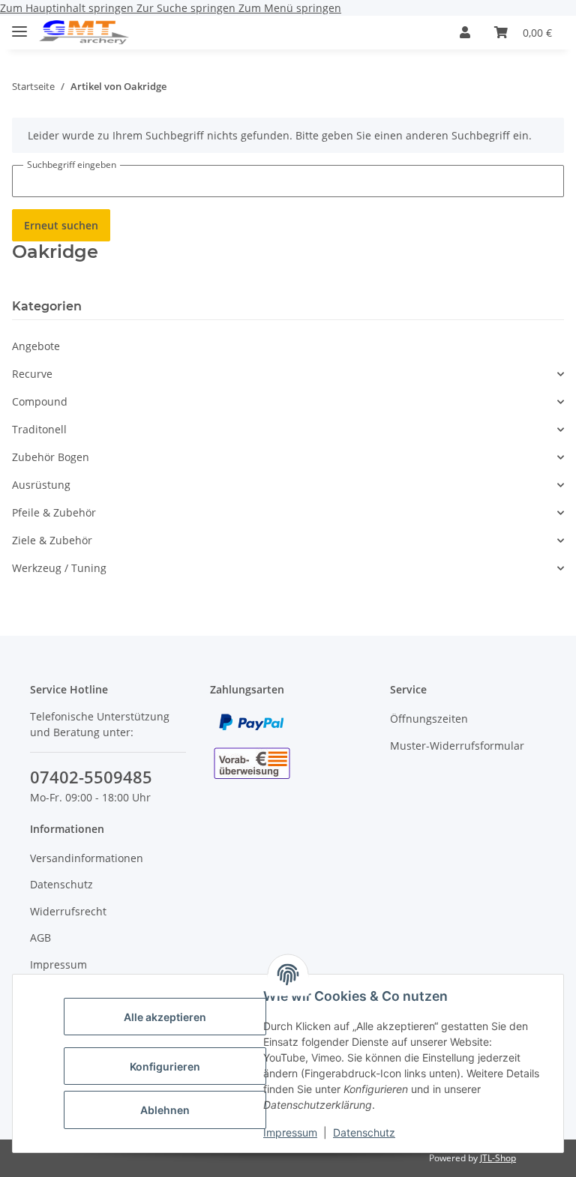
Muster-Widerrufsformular (457, 745)
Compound (40, 401)
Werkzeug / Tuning (59, 568)
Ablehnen (165, 1110)
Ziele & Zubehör (52, 540)
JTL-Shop (498, 1158)
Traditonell (39, 429)
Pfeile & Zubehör (54, 512)
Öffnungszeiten (429, 718)
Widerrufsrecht (68, 911)
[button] (465, 32)
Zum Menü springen (289, 8)
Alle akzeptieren (165, 1017)
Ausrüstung (41, 485)
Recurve (32, 374)
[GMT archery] (84, 32)
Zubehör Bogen (50, 457)
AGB (40, 937)
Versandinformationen (86, 858)
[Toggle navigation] (19, 25)
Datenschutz (364, 1132)
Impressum (290, 1132)
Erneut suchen (61, 225)
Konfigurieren (165, 1066)
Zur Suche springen (187, 8)
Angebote (36, 346)
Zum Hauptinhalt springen (68, 8)
